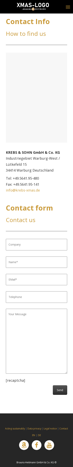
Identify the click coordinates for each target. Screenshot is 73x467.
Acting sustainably (15, 428)
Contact (63, 428)
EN (33, 435)
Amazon (24, 445)
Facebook (36, 445)
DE (39, 435)
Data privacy (34, 428)
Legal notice (50, 428)
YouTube (49, 445)
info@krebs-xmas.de (23, 190)
